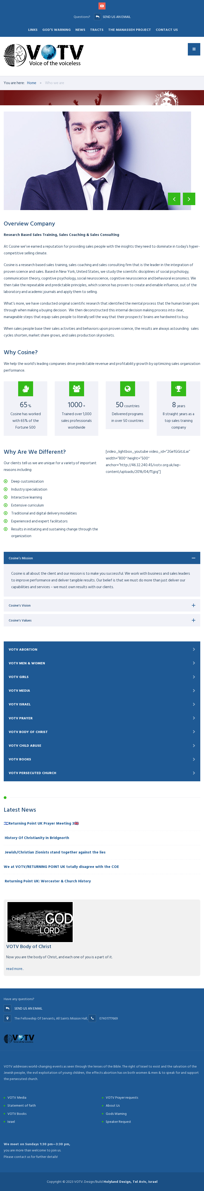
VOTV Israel (20, 704)
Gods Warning (116, 1114)
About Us (113, 1105)
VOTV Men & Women (27, 663)
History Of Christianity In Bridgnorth (36, 838)
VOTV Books (20, 759)
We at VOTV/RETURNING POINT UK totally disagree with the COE (61, 867)
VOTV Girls (19, 677)
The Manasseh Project (129, 30)
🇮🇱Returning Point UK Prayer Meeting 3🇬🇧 (41, 823)
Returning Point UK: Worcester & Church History (47, 881)
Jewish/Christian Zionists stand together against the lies (54, 852)
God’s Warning (56, 30)
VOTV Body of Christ (28, 732)
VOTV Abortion (23, 649)
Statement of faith (21, 1105)
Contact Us (167, 30)
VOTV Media (19, 690)
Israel (11, 1122)
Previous (174, 199)
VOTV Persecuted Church (32, 773)
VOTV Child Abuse (25, 745)
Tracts (96, 30)
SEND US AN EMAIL (117, 17)
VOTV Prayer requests (122, 1097)
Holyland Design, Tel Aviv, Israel (130, 1182)
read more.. (15, 969)
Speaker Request (118, 1122)
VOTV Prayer (21, 718)
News (80, 30)
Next (189, 199)
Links (33, 30)
